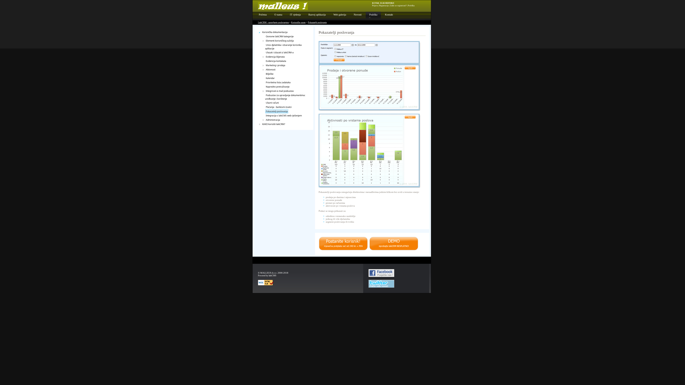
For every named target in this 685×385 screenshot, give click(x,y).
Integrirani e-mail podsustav (280, 91)
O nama (278, 14)
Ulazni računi (272, 102)
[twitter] (381, 287)
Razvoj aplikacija (317, 14)
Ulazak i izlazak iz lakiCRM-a (280, 52)
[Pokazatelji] (369, 187)
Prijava (375, 6)
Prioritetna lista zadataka (278, 82)
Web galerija (339, 14)
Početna (263, 14)
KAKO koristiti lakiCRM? (273, 124)
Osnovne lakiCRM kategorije (280, 36)
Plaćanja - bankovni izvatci (279, 107)
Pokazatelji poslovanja (317, 22)
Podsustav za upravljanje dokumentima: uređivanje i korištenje (285, 97)
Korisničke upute (298, 22)
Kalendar (270, 78)
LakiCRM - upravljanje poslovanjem (273, 22)
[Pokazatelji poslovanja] (369, 110)
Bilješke (269, 73)
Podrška (373, 14)
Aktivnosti (270, 69)
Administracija (273, 119)
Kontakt (389, 14)
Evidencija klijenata (275, 56)
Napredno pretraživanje (278, 86)
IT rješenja (295, 14)
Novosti (358, 14)
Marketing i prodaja (275, 65)
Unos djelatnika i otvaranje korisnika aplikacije (283, 46)
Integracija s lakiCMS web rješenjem (284, 115)
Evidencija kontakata (276, 61)
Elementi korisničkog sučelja (280, 40)
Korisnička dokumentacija (275, 32)
